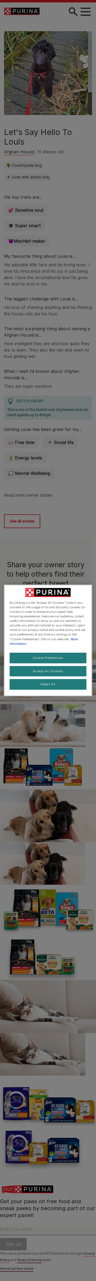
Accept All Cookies (48, 671)
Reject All (48, 684)
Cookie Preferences (48, 657)
